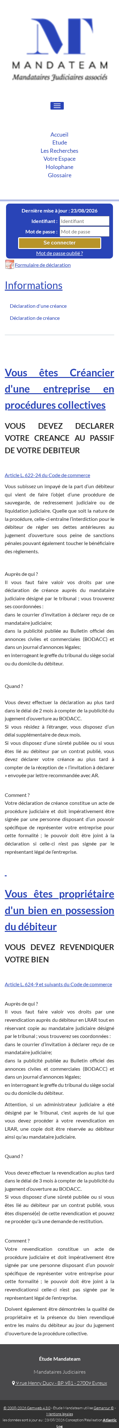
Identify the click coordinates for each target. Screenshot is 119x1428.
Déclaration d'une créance (38, 306)
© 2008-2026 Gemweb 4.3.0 (26, 1407)
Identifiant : (44, 221)
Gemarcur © (104, 1407)
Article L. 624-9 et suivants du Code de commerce (58, 984)
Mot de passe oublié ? (59, 253)
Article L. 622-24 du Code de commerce (47, 475)
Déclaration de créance (35, 318)
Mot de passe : (41, 231)
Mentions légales (59, 1413)
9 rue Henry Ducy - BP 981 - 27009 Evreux (61, 1383)
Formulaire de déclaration (43, 265)
